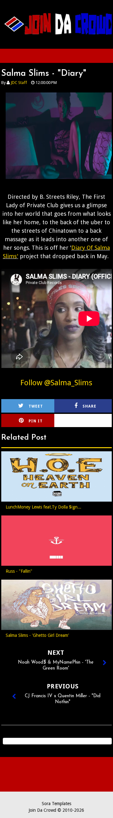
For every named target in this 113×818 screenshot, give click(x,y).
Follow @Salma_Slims (56, 382)
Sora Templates (56, 803)
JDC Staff (19, 82)
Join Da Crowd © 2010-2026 (56, 810)
